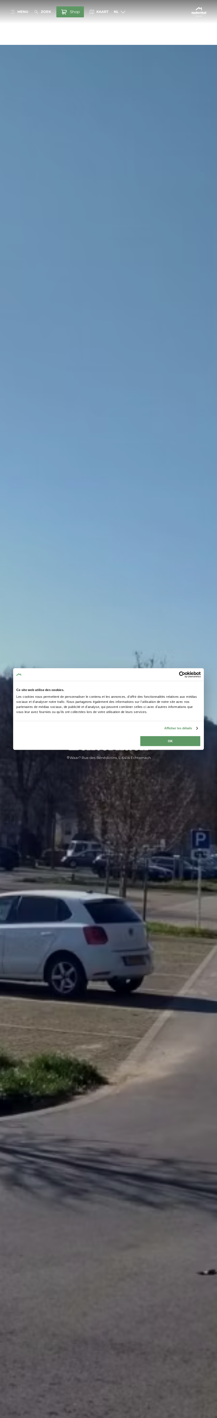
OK (170, 741)
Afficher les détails (178, 728)
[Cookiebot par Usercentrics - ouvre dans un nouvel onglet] (182, 674)
